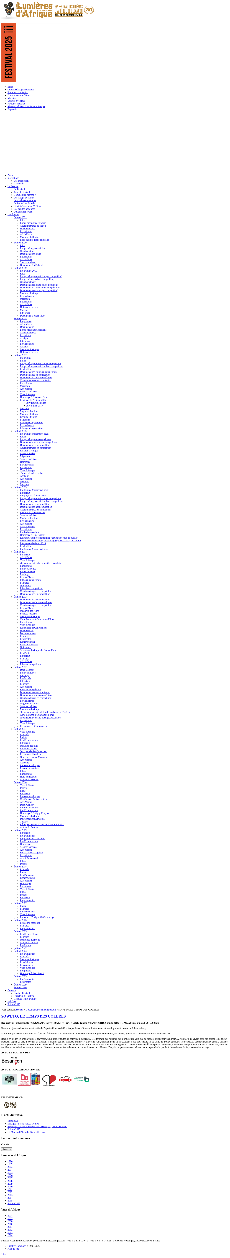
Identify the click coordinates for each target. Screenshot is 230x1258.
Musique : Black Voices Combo (23, 1123)
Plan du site (13, 1248)
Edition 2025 (14, 1129)
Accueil (19, 1009)
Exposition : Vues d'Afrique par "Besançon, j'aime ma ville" (37, 1126)
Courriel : (6, 1144)
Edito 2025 (13, 1120)
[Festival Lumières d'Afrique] (48, 18)
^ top (3, 1254)
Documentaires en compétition (41, 1009)
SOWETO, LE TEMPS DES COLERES (33, 1016)
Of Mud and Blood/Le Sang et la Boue (27, 1132)
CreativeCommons (17, 1246)
